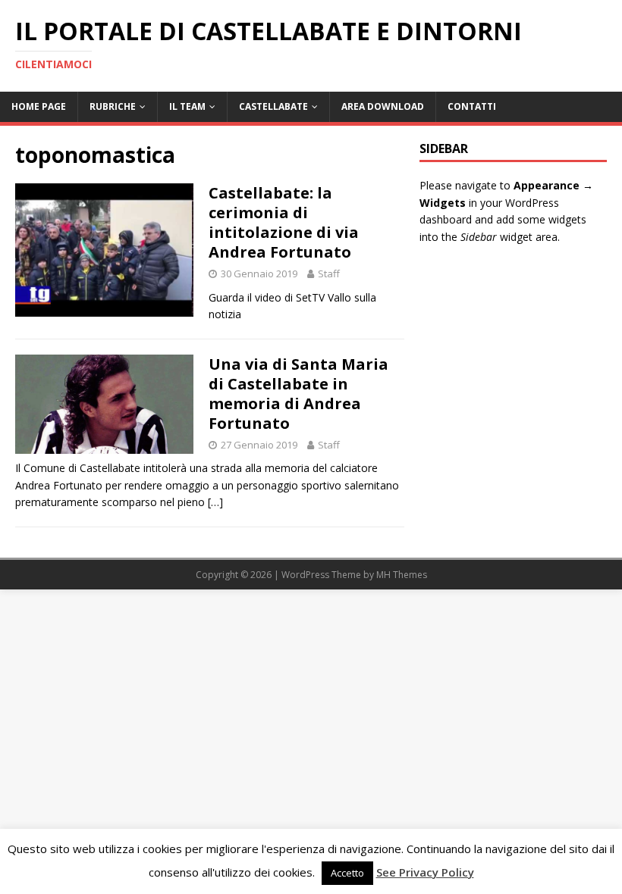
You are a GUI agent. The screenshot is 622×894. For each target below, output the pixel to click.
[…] (215, 502)
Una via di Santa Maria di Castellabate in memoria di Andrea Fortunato (298, 393)
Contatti (472, 106)
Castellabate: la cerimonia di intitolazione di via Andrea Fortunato (284, 222)
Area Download (382, 106)
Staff (329, 273)
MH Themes (401, 574)
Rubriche (113, 106)
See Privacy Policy (425, 872)
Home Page (38, 106)
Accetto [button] (347, 873)
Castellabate (273, 106)
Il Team (187, 106)
